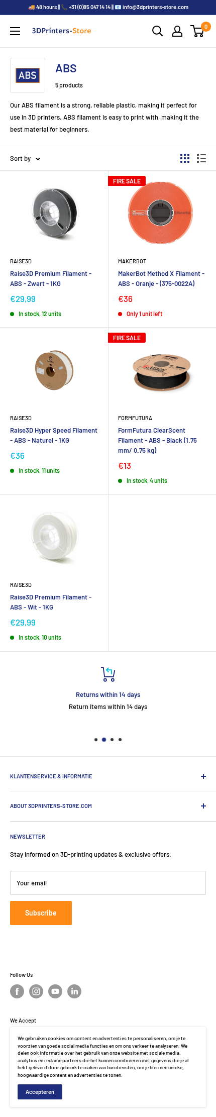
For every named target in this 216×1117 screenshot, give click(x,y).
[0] (197, 31)
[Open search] (157, 31)
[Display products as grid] (184, 158)
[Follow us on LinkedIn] (74, 991)
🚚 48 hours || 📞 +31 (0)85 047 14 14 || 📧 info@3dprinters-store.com (108, 7)
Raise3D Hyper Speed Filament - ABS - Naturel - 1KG (53, 435)
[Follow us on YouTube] (55, 991)
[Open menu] (15, 31)
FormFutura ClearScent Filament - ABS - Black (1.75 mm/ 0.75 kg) (157, 440)
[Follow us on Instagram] (36, 991)
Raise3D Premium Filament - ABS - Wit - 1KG (50, 602)
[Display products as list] (201, 158)
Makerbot (132, 261)
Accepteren (40, 1091)
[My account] (177, 31)
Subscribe (41, 912)
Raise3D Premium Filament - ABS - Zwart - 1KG (50, 278)
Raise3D (21, 261)
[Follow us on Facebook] (17, 991)
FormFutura (135, 418)
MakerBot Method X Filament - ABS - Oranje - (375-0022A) (161, 278)
